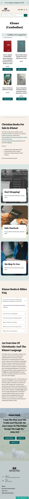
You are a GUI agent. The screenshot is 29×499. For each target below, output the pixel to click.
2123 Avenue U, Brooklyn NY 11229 (12, 477)
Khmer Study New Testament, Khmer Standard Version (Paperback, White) (21, 90)
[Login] (24, 9)
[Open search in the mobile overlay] (14, 15)
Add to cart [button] (7, 69)
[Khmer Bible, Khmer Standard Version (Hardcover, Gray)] (21, 46)
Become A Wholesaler (8, 488)
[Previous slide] (1, 2)
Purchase (6, 231)
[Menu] (26, 9)
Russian (15, 140)
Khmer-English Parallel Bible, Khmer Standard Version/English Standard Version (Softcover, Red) (8, 59)
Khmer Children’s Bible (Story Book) (7, 88)
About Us (21, 438)
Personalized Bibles (8, 493)
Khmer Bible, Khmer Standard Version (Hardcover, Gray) (21, 56)
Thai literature (9, 135)
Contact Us (14, 442)
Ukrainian (9, 140)
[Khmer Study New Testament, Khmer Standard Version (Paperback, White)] (21, 79)
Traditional (13, 137)
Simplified (7, 137)
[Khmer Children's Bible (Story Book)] (7, 79)
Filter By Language (8, 37)
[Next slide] (28, 2)
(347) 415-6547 (8, 481)
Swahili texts (20, 137)
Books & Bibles (9, 438)
